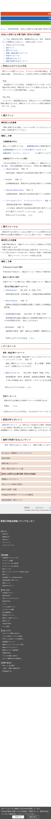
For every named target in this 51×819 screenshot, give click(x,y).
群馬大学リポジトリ (13, 58)
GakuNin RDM (6, 623)
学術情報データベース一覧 (10, 557)
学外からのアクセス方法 (15, 45)
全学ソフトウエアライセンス (10, 598)
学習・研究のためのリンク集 (15, 445)
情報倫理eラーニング (8, 641)
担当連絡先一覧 (7, 671)
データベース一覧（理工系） (10, 566)
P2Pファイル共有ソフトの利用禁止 (12, 639)
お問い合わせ (6, 663)
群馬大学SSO (6, 595)
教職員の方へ (6, 537)
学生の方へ (5, 534)
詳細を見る (33, 817)
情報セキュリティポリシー (10, 647)
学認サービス (6, 583)
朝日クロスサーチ (13, 373)
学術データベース (12, 56)
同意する (18, 817)
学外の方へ (5, 539)
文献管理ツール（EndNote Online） (12, 577)
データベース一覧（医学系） (10, 563)
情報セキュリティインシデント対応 (12, 644)
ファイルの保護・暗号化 (9, 655)
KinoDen (9, 179)
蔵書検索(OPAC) (33, 146)
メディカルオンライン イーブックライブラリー (24, 201)
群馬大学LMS (6, 601)
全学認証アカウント (8, 592)
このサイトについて (8, 545)
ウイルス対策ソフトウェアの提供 (12, 636)
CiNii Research (11, 290)
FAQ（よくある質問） (8, 665)
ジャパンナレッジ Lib (14, 359)
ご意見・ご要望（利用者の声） (11, 668)
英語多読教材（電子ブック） (10, 580)
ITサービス (6, 590)
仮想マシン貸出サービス (9, 618)
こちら (30, 215)
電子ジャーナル (12, 50)
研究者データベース (8, 615)
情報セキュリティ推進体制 (10, 650)
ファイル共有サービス (8, 606)
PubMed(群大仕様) (13, 314)
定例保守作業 (6, 653)
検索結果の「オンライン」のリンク (16, 153)
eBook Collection (12, 169)
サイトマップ (39, 507)
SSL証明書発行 (6, 612)
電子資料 (5, 555)
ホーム (3, 29)
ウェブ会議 (5, 626)
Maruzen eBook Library (15, 190)
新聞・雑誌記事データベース (17, 53)
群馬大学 (27, 507)
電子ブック (10, 48)
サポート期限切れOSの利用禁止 (11, 658)
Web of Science (11, 301)
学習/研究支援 (13, 29)
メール (4, 604)
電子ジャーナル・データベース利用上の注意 (24, 256)
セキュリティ (6, 631)
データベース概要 (7, 560)
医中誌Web (10, 327)
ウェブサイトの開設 (8, 609)
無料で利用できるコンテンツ (17, 61)
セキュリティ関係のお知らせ (10, 633)
